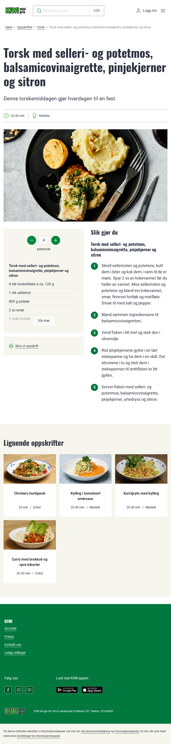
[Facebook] (8, 689)
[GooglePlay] (67, 689)
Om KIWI (10, 628)
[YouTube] (29, 689)
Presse (9, 636)
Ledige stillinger (15, 652)
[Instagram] (18, 689)
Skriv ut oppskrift (27, 346)
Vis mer (44, 321)
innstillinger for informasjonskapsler (38, 736)
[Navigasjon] (163, 10)
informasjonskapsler (126, 731)
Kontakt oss (12, 644)
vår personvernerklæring (95, 731)
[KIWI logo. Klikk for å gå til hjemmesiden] (15, 10)
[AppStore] (92, 689)
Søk (96, 10)
